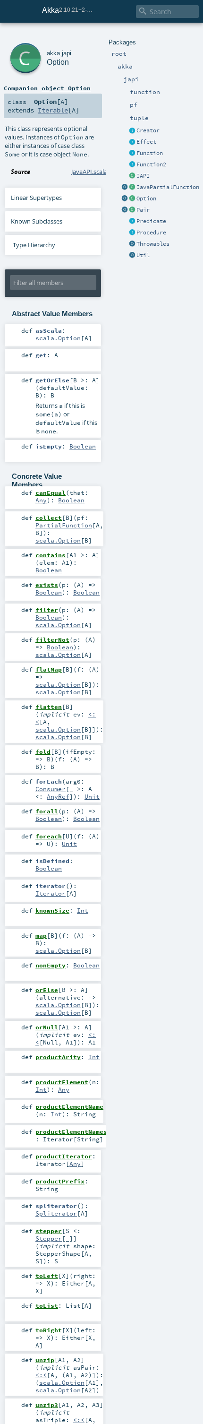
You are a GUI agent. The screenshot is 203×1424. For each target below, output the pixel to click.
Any (41, 500)
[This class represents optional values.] (132, 199)
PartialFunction (63, 525)
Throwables (152, 244)
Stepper (48, 1238)
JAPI (143, 176)
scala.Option (58, 338)
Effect (146, 141)
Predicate (151, 221)
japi (66, 53)
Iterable (53, 110)
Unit (92, 796)
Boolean (82, 446)
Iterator (50, 893)
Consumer (50, 789)
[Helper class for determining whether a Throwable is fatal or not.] (132, 244)
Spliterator (56, 1213)
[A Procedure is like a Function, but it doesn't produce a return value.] (132, 233)
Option (146, 198)
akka (53, 53)
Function (149, 153)
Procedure (151, 232)
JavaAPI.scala (89, 171)
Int (82, 910)
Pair (143, 210)
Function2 (151, 164)
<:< (41, 1375)
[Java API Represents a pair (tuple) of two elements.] (132, 210)
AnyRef (58, 796)
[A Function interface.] (132, 153)
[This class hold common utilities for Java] (132, 255)
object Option (66, 88)
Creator (148, 130)
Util (143, 255)
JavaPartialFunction (167, 187)
